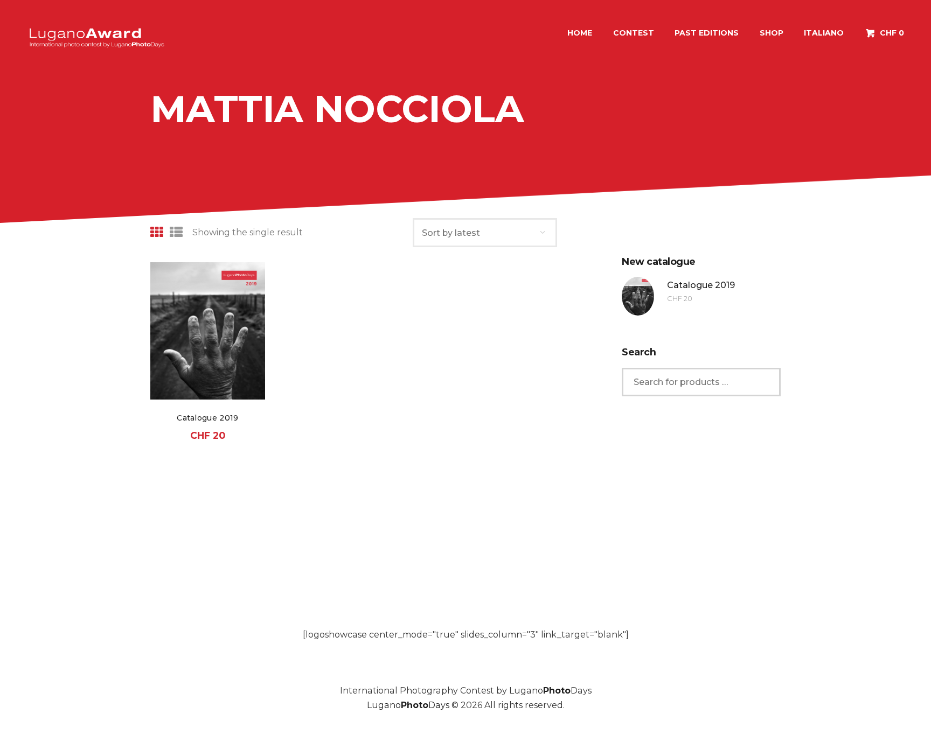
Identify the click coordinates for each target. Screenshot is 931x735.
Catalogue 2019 (207, 418)
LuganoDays (408, 705)
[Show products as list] (176, 232)
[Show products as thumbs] (156, 232)
